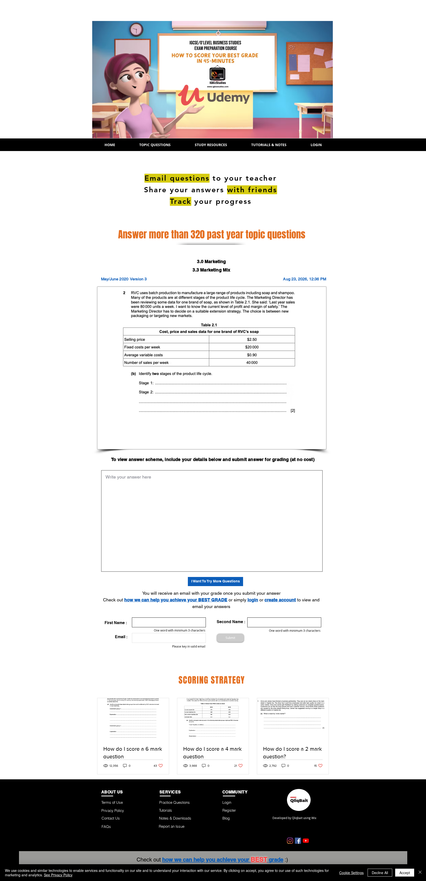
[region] (399, 200)
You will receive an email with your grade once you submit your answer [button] (211, 593)
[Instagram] (290, 841)
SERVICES (170, 792)
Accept (404, 872)
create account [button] (280, 599)
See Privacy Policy (58, 874)
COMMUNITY (235, 792)
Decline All (380, 872)
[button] (155, 145)
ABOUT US (112, 792)
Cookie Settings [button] (351, 872)
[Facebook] (298, 841)
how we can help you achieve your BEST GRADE (175, 599)
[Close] (420, 872)
